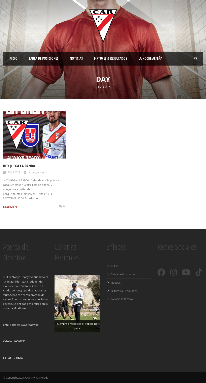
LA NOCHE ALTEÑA (150, 58)
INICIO (13, 58)
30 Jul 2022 (14, 172)
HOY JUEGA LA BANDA (19, 166)
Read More (10, 207)
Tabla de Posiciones (44, 58)
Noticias (76, 58)
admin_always (37, 172)
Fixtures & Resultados (110, 58)
